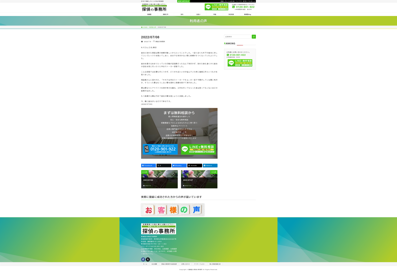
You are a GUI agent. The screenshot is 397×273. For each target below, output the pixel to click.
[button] (160, 149)
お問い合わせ (185, 264)
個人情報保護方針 (215, 264)
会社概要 (154, 264)
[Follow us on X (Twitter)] (148, 259)
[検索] (254, 37)
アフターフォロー (199, 264)
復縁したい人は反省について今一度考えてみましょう (220, 1)
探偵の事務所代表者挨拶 (169, 264)
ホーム (145, 264)
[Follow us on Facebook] (143, 259)
